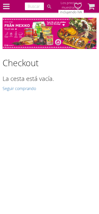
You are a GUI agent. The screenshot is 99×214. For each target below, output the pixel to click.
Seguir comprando (19, 88)
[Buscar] (49, 6)
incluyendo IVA (71, 12)
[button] (91, 6)
